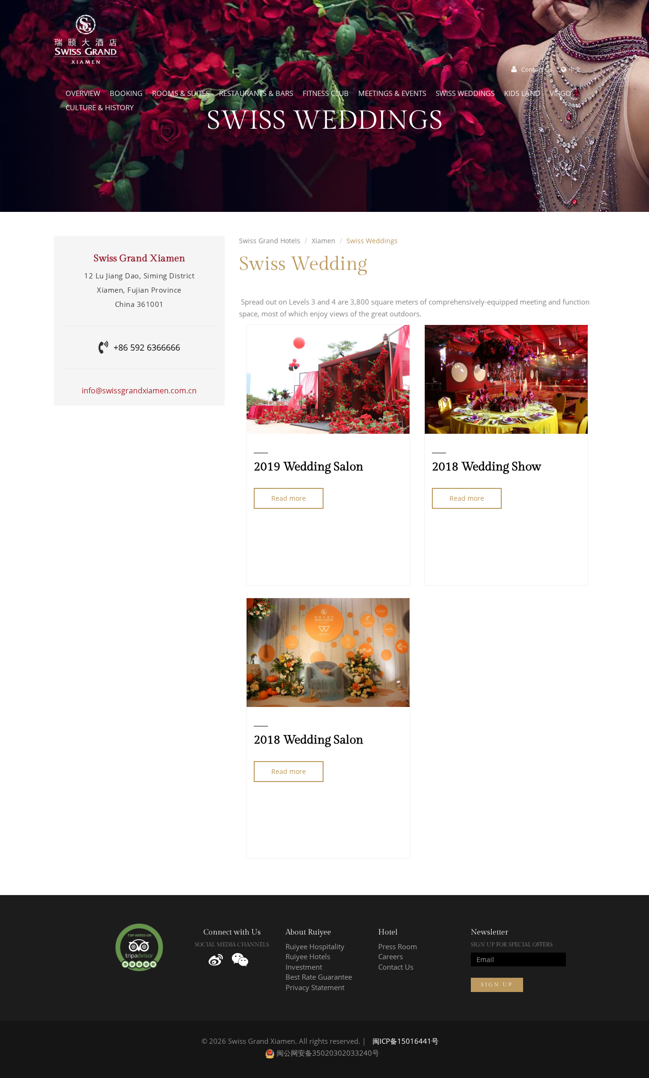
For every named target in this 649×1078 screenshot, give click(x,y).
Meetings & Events (392, 93)
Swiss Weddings (465, 93)
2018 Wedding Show (486, 467)
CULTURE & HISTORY (100, 107)
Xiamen (323, 241)
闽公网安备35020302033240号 (327, 1053)
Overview (83, 93)
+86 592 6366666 (147, 347)
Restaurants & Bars (256, 93)
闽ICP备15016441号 (405, 1041)
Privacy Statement (315, 987)
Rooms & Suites (181, 93)
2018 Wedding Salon (308, 740)
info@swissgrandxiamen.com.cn (139, 390)
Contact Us (536, 69)
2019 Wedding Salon (308, 467)
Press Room (397, 946)
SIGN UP (497, 985)
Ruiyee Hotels (308, 956)
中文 (575, 69)
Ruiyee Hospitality (315, 946)
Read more (288, 498)
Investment (304, 967)
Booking (126, 93)
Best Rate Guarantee (319, 977)
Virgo (560, 93)
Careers (390, 956)
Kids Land (522, 93)
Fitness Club (326, 93)
